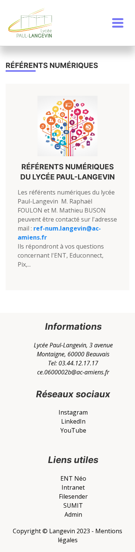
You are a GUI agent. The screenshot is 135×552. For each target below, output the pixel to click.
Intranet (73, 487)
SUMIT (73, 505)
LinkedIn (73, 421)
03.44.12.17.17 (78, 363)
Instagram (73, 412)
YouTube (73, 430)
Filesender (73, 496)
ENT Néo (73, 478)
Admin (73, 514)
